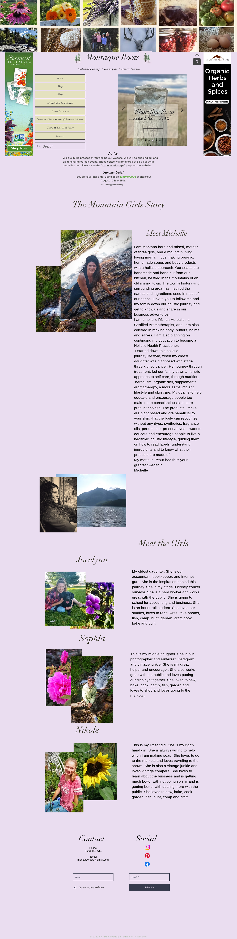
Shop (60, 86)
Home (60, 78)
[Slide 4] (156, 140)
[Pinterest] (147, 855)
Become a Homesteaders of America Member (60, 119)
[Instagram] (147, 847)
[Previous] (123, 110)
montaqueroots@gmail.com (93, 859)
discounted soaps (113, 165)
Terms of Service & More (60, 127)
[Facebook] (147, 864)
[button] (196, 59)
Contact (60, 135)
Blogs (60, 94)
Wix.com (142, 937)
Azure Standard (60, 111)
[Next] (182, 110)
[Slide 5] (159, 140)
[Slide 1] (149, 140)
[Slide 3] (152, 140)
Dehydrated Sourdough (60, 102)
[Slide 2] (145, 140)
